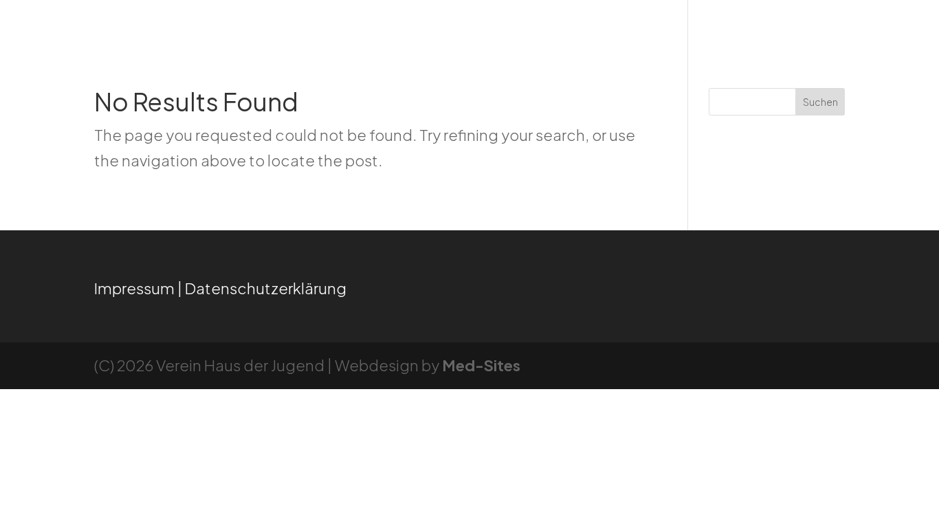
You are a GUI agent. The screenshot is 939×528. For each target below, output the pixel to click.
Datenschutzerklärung (265, 288)
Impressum (134, 288)
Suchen (820, 102)
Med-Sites (481, 365)
